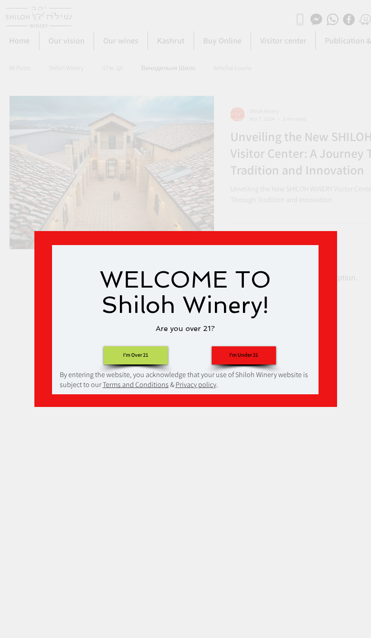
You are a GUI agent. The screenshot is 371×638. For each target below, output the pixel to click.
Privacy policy (196, 384)
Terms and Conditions (136, 384)
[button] (244, 355)
